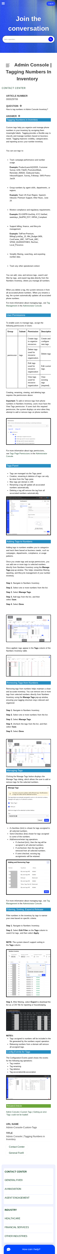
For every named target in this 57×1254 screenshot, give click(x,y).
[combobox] (28, 39)
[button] (51, 39)
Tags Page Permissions (20, 453)
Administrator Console (32, 306)
